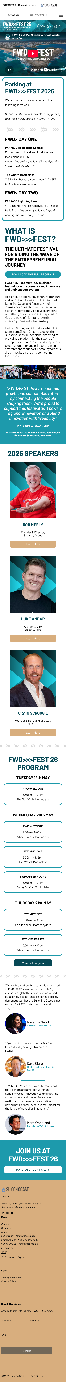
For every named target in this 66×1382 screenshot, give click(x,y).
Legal (4, 1270)
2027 (4, 1252)
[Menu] (61, 15)
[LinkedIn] (3, 1213)
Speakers (6, 1227)
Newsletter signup (11, 1303)
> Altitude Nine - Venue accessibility (19, 1239)
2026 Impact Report (13, 1257)
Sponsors (7, 1248)
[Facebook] (11, 1213)
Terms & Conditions (11, 1277)
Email (4, 1334)
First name (6, 1320)
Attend (4, 1231)
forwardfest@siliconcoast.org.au (18, 1207)
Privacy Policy (8, 1281)
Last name (34, 1320)
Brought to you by (27, 5)
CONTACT (7, 1196)
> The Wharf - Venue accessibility (18, 1235)
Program (5, 1224)
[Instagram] (7, 1213)
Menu (4, 1216)
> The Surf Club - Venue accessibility (19, 1243)
